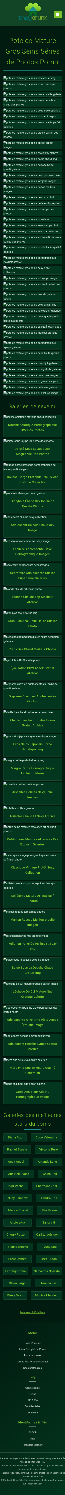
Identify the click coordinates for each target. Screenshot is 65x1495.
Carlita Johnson (47, 1234)
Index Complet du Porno (32, 1349)
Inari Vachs (16, 1186)
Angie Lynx (17, 1222)
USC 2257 (32, 1400)
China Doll (50, 1174)
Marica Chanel (18, 1210)
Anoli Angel (16, 1162)
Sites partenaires (32, 1367)
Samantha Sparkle (47, 1271)
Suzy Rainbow (18, 1198)
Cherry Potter (16, 1234)
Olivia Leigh (17, 1283)
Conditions (32, 1412)
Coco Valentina (46, 1137)
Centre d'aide (32, 1387)
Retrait (32, 1394)
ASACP (32, 1432)
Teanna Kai (48, 1283)
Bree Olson (49, 1259)
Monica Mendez (46, 1295)
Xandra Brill (49, 1198)
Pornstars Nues (32, 1355)
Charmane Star (46, 1186)
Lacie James (17, 1259)
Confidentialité (32, 1406)
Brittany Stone (15, 1271)
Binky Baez (15, 1295)
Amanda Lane (47, 1162)
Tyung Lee (49, 1247)
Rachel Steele (17, 1149)
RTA (32, 1438)
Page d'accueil (32, 1343)
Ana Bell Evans (18, 1174)
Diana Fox (15, 1137)
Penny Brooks (18, 1247)
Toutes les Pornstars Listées (32, 1361)
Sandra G (48, 1222)
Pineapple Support (32, 1444)
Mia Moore (49, 1210)
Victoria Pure (48, 1149)
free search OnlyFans (32, 1312)
